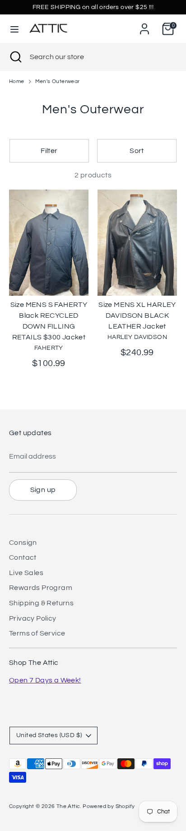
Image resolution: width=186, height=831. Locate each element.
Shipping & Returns (41, 603)
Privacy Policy (32, 618)
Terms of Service (37, 633)
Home (16, 81)
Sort (137, 150)
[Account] (144, 25)
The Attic (68, 806)
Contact (23, 557)
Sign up (43, 489)
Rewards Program (40, 587)
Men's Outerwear (57, 81)
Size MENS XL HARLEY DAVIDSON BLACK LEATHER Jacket (137, 315)
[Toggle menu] (14, 28)
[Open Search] (15, 56)
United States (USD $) (49, 735)
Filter (49, 150)
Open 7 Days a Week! (45, 680)
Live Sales (26, 572)
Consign (23, 542)
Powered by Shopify (109, 806)
